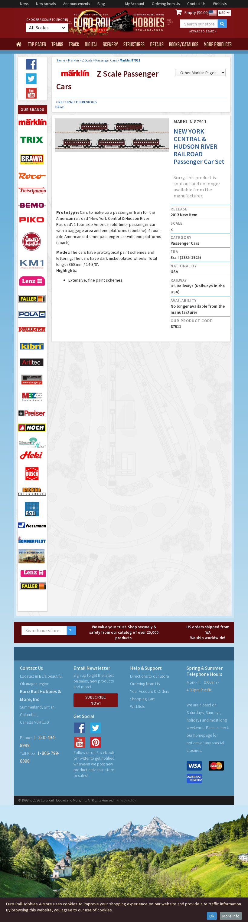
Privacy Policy (126, 800)
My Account (134, 3)
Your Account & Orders (149, 691)
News (24, 3)
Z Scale (87, 60)
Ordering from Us (166, 3)
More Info (231, 916)
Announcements (76, 3)
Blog (101, 3)
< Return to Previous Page (76, 104)
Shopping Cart (142, 699)
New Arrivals (46, 3)
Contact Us (196, 3)
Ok (211, 916)
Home (61, 60)
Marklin (73, 60)
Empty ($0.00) (196, 12)
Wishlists (220, 3)
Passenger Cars (106, 60)
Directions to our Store (149, 676)
